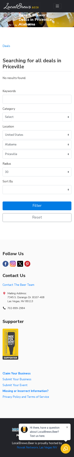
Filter (37, 205)
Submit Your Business (17, 379)
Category (9, 109)
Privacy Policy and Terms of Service (26, 397)
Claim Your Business (17, 373)
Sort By (8, 181)
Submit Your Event (15, 385)
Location (8, 127)
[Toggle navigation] (57, 6)
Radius (7, 164)
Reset (37, 217)
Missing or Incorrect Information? (26, 391)
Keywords (9, 91)
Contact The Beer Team (18, 285)
